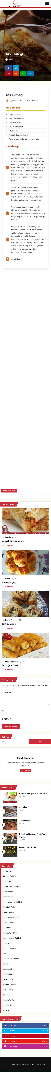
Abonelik (45, 1041)
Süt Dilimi (23, 807)
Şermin (8, 537)
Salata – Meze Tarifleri (11, 917)
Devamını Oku (8, 545)
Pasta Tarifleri (8, 891)
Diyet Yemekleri (8, 969)
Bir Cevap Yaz (9, 491)
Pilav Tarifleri (8, 953)
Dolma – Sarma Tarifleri (12, 938)
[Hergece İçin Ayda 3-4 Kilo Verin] (10, 797)
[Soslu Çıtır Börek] (25, 645)
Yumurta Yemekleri (10, 948)
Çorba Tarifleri (8, 912)
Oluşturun (26, 770)
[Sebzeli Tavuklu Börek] (25, 521)
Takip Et (45, 1031)
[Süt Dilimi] (10, 811)
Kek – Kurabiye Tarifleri (11, 886)
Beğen (46, 1025)
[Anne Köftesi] (10, 824)
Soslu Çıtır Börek (10, 665)
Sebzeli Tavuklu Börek (13, 540)
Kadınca (6, 943)
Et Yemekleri (7, 871)
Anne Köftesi (24, 820)
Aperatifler (7, 928)
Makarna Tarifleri (9, 984)
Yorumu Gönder (11, 727)
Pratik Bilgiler (8, 897)
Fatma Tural (9, 620)
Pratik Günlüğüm (11, 661)
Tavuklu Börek (8, 623)
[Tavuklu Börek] (25, 604)
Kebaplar (6, 964)
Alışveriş (6, 1010)
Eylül (11, 59)
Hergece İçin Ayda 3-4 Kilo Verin (33, 793)
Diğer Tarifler (8, 995)
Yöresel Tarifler (8, 922)
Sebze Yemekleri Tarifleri (12, 902)
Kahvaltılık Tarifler (9, 907)
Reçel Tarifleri (8, 1005)
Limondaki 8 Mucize (27, 847)
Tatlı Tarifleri (7, 881)
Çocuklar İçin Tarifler (11, 958)
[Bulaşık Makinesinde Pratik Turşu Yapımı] (10, 838)
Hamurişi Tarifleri (9, 876)
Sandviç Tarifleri (9, 1000)
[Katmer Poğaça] (25, 562)
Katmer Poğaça (9, 582)
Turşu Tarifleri (8, 989)
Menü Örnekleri (8, 974)
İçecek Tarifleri (8, 979)
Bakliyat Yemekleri (10, 933)
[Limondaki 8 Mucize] (10, 851)
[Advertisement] (25, 379)
